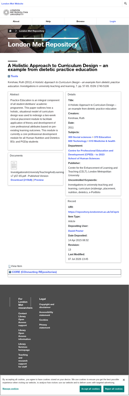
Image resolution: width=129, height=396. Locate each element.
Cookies (43, 319)
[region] (64, 385)
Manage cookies (11, 389)
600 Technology (77, 140)
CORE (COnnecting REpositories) (34, 272)
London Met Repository (31, 30)
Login (113, 21)
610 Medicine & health (102, 140)
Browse (81, 21)
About (16, 21)
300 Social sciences (79, 136)
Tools (14, 76)
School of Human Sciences (84, 158)
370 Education (102, 136)
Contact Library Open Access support (22, 319)
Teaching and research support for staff (23, 360)
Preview (39, 179)
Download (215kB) (21, 179)
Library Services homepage (24, 347)
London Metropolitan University (10, 31)
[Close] (123, 379)
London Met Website (12, 3)
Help (48, 21)
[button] (9, 266)
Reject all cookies (114, 389)
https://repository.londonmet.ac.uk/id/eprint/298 (97, 211)
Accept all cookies (90, 389)
